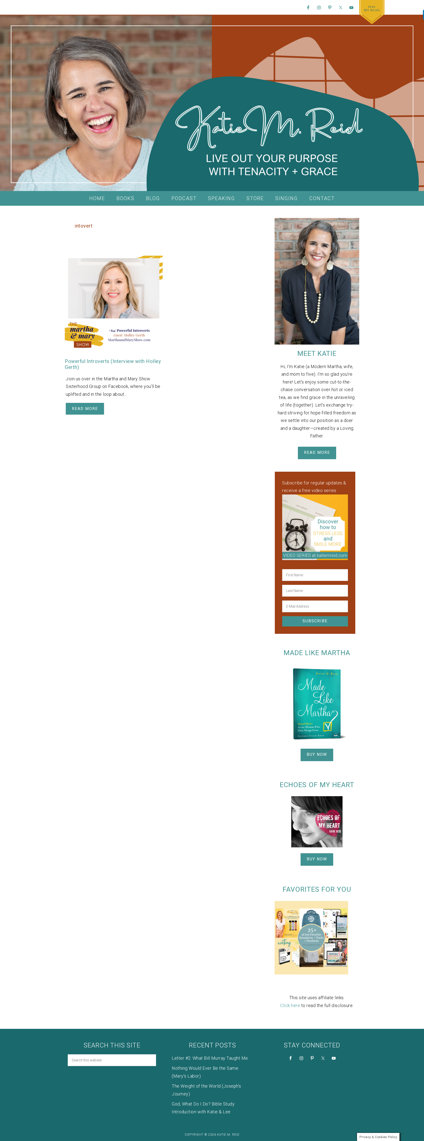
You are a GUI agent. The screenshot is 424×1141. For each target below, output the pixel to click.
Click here (290, 1005)
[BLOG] (371, 12)
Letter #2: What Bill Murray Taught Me (210, 1058)
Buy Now (317, 754)
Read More (85, 408)
